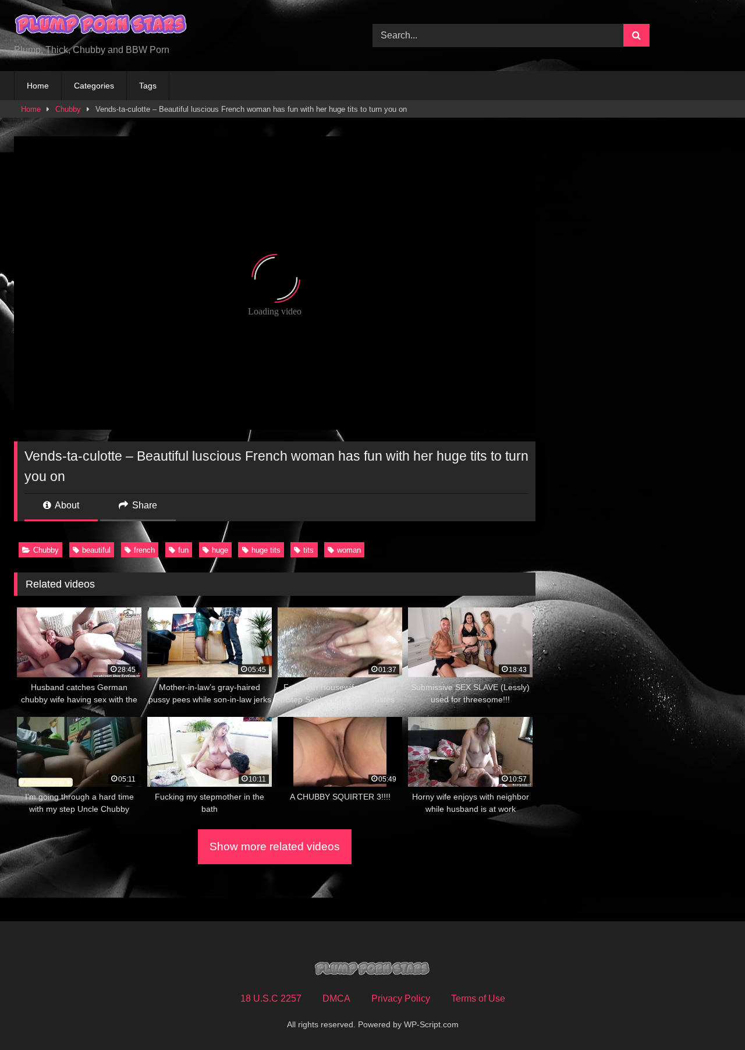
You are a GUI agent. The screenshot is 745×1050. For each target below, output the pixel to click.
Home (38, 85)
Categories (94, 85)
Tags (148, 85)
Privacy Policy (400, 998)
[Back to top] (709, 1015)
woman (349, 550)
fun (183, 550)
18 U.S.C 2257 (270, 998)
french (144, 550)
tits (308, 550)
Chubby (68, 109)
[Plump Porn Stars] (101, 26)
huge (220, 550)
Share (143, 505)
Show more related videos (275, 846)
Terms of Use (478, 998)
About (66, 505)
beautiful (96, 550)
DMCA (336, 998)
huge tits (266, 550)
